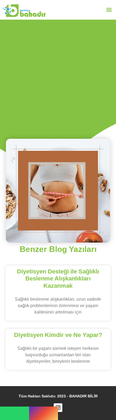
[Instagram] (43, 413)
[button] (108, 9)
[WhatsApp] (14, 413)
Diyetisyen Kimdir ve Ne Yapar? (58, 335)
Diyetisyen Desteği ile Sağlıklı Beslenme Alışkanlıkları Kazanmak (58, 278)
